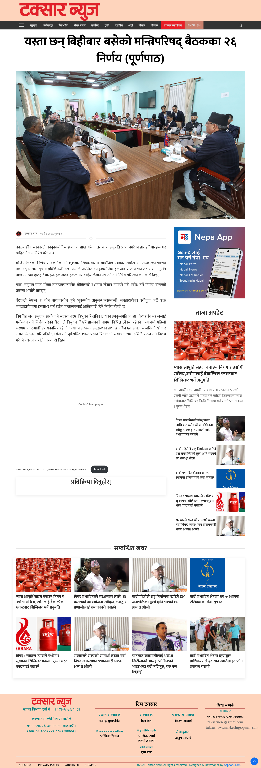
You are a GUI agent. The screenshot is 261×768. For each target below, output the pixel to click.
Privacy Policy (48, 765)
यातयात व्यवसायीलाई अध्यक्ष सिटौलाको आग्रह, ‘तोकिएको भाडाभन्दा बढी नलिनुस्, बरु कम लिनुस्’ (154, 664)
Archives (72, 765)
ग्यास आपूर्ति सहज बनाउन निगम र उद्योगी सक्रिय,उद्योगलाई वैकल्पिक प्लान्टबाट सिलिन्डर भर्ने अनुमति (209, 374)
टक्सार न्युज (30, 233)
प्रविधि (119, 25)
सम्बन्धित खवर (130, 548)
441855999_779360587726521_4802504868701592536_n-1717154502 (52, 469)
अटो (130, 25)
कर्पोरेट (95, 25)
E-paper (90, 765)
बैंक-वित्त (63, 25)
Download (99, 469)
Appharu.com (232, 765)
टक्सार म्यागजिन (173, 25)
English (194, 25)
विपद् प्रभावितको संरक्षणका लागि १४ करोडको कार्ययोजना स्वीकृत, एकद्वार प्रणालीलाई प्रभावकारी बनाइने (194, 427)
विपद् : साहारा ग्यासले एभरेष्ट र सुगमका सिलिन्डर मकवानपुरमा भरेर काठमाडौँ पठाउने (195, 500)
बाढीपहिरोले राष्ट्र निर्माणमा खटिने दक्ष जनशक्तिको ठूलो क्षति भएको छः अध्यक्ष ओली (196, 453)
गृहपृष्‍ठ (33, 25)
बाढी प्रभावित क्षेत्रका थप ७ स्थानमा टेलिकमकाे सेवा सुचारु (195, 475)
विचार (142, 25)
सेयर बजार (80, 25)
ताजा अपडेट (209, 313)
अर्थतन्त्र (48, 25)
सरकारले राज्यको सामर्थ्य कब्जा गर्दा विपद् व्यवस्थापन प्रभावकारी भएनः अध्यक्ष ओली (196, 524)
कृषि (107, 25)
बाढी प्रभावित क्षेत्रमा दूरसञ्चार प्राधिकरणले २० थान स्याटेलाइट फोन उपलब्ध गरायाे (216, 661)
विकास (154, 25)
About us (25, 765)
